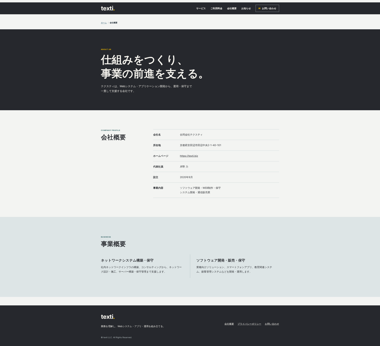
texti (108, 8)
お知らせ (246, 8)
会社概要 (232, 8)
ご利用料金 (216, 8)
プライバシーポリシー (249, 323)
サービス (201, 8)
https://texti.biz (189, 155)
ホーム (104, 23)
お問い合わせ (267, 8)
